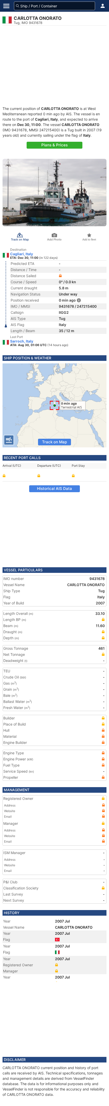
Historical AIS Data (54, 488)
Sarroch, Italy (21, 341)
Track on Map (54, 441)
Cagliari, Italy (21, 254)
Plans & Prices (54, 145)
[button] (102, 6)
